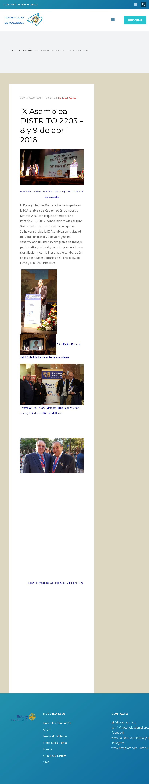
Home (12, 50)
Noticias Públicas (27, 50)
